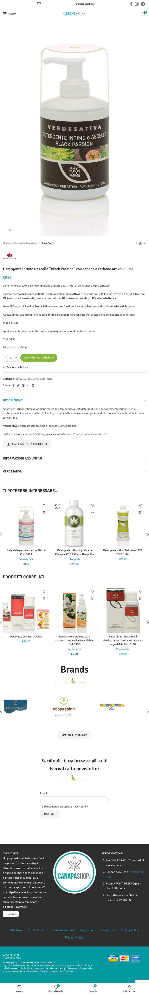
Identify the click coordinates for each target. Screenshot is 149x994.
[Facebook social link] (131, 4)
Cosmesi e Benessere (25, 243)
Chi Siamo (16, 930)
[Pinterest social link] (23, 385)
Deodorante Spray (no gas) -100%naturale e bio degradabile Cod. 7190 (74, 640)
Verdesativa (26, 559)
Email (43, 793)
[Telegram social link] (143, 4)
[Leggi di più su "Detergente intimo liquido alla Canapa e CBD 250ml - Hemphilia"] (92, 512)
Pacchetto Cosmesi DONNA (26, 636)
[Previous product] (136, 243)
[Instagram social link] (137, 4)
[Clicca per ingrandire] (10, 229)
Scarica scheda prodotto (29, 444)
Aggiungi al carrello (39, 357)
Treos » (77, 971)
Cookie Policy (129, 930)
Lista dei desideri (63, 930)
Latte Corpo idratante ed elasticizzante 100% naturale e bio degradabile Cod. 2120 (123, 640)
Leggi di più (10, 914)
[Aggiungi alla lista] (44, 505)
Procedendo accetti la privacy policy (66, 806)
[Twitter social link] (18, 385)
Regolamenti (88, 930)
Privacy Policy (74, 937)
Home (6, 243)
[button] (44, 512)
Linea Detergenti (43, 378)
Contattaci (108, 930)
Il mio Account (38, 930)
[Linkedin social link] (28, 385)
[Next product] (144, 243)
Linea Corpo (47, 243)
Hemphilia (74, 559)
